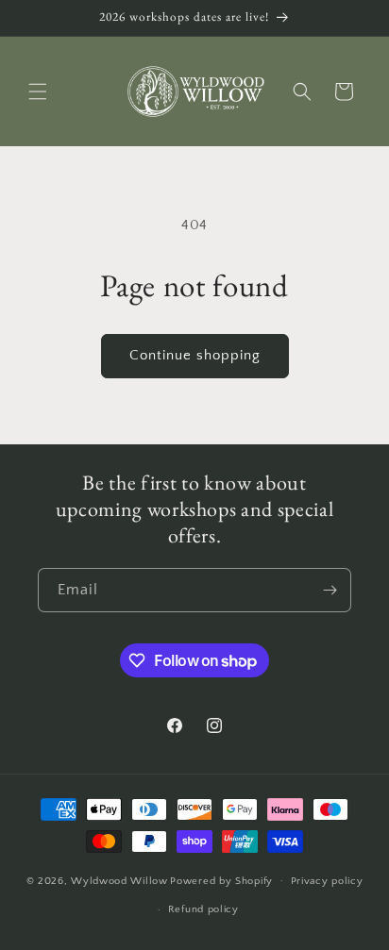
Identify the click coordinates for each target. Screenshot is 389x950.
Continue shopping (195, 355)
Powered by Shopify (221, 880)
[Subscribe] (329, 590)
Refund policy (203, 909)
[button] (38, 91)
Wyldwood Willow (119, 880)
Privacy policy (327, 881)
